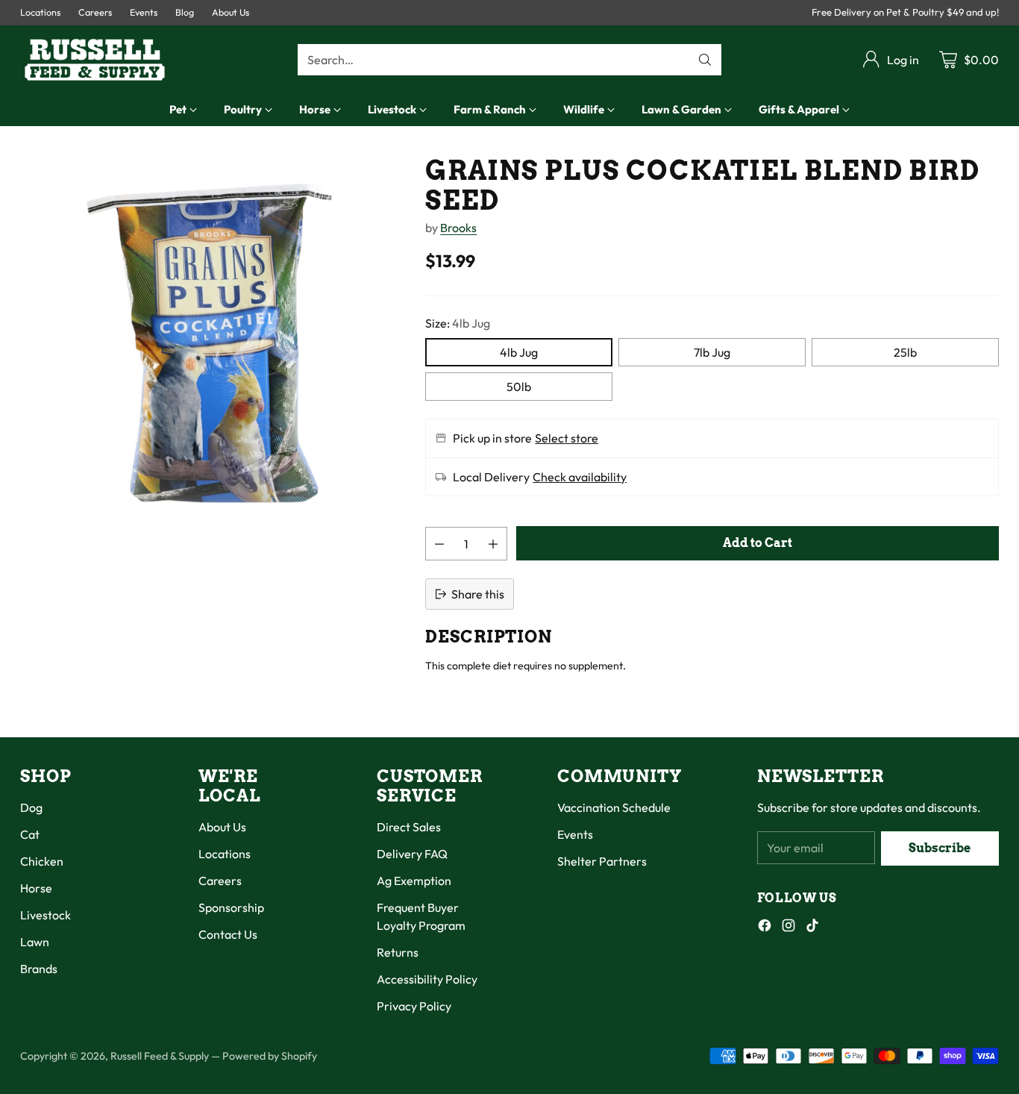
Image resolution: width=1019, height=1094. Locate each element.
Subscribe (940, 848)
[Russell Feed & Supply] (94, 59)
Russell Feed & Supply (159, 1056)
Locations (224, 853)
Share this (477, 594)
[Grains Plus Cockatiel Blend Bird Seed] (211, 347)
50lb (519, 386)
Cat (30, 834)
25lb (905, 352)
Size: (457, 323)
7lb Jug (712, 352)
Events (575, 834)
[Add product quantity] (493, 544)
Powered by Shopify (269, 1056)
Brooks (458, 227)
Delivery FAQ (412, 853)
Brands (38, 968)
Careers (220, 880)
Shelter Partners (602, 861)
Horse (36, 888)
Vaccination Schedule (614, 807)
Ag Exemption (414, 880)
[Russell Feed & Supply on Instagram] (788, 927)
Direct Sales (409, 826)
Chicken (41, 861)
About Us (222, 826)
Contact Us (227, 934)
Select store (566, 438)
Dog (31, 807)
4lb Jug (519, 352)
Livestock (45, 914)
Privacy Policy (414, 1005)
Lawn (34, 941)
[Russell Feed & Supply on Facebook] (765, 927)
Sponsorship (231, 907)
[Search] (705, 59)
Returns (397, 952)
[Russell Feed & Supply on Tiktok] (812, 927)
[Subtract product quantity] (439, 544)
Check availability (580, 476)
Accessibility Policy (427, 979)
